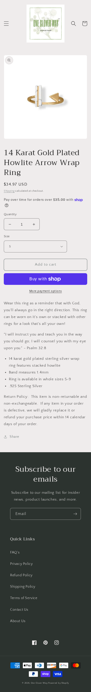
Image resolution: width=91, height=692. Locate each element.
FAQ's (15, 552)
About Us (18, 621)
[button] (6, 23)
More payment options (45, 291)
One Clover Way (39, 683)
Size (7, 236)
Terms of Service (23, 598)
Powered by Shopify (58, 683)
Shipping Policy (22, 587)
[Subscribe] (75, 514)
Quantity (10, 214)
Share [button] (14, 437)
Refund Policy (21, 575)
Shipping (9, 191)
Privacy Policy (21, 564)
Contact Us (19, 610)
